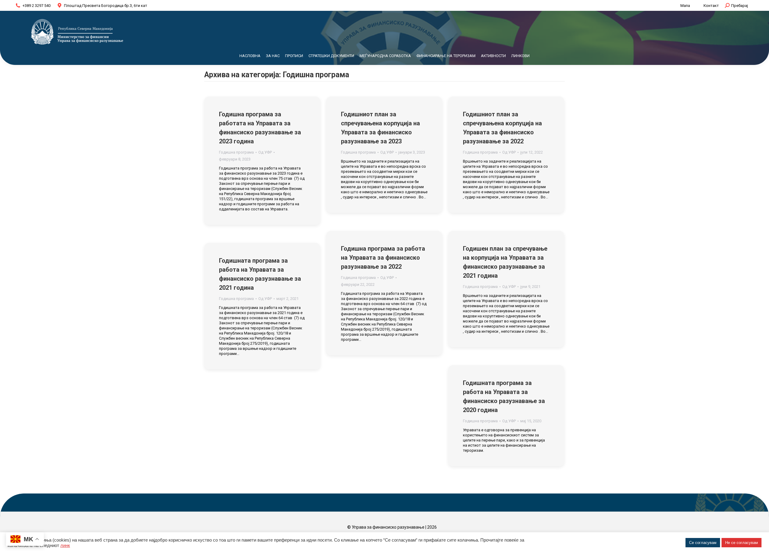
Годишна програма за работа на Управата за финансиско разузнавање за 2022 (383, 257)
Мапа (685, 5)
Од (265, 152)
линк (65, 545)
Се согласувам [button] (702, 542)
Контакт (711, 5)
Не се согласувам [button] (741, 542)
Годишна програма (236, 152)
